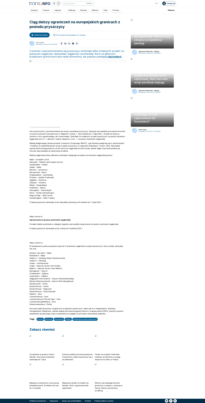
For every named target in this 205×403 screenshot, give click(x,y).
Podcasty (116, 10)
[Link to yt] (166, 401)
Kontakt (88, 401)
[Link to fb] (171, 401)
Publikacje (71, 10)
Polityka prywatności (37, 401)
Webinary (95, 10)
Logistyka (57, 10)
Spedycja (34, 10)
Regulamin (54, 401)
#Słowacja (48, 319)
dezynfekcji (115, 56)
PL (156, 3)
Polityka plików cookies (103, 401)
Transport (45, 10)
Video (105, 10)
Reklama (171, 10)
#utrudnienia (59, 319)
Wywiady (83, 10)
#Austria (40, 319)
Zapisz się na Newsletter (71, 401)
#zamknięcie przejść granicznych (85, 319)
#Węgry (68, 319)
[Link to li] (175, 401)
